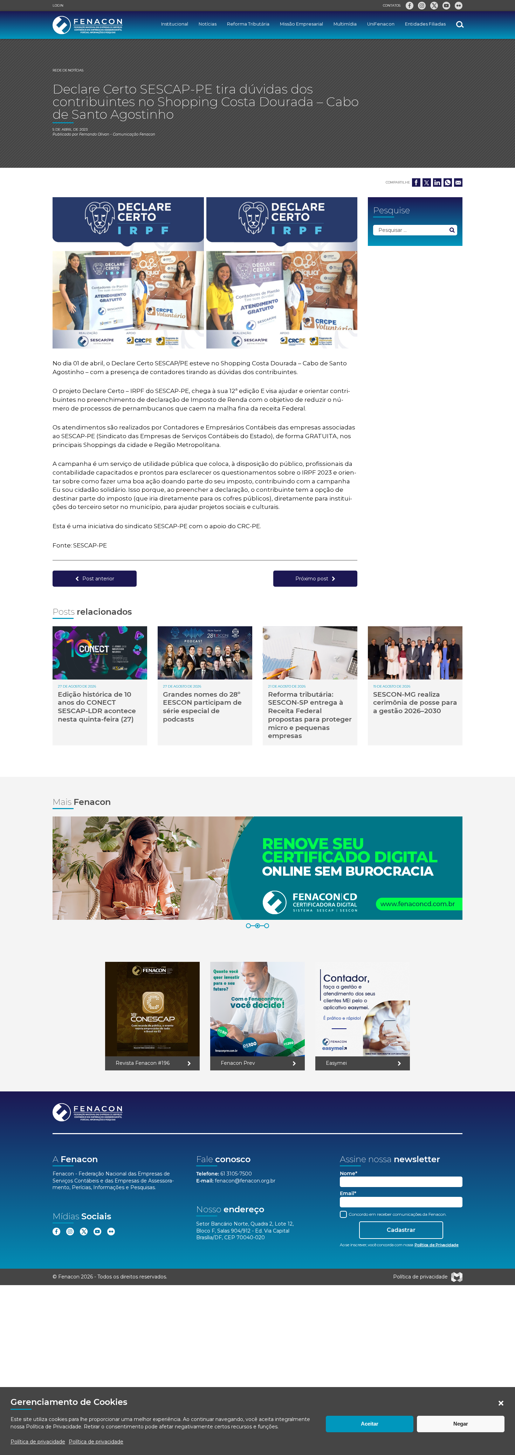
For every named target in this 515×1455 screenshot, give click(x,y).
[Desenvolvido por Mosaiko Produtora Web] (456, 1277)
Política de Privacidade (53, 1426)
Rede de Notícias (68, 70)
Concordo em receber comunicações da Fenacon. (397, 1214)
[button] (500, 1403)
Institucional (174, 24)
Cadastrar (401, 1230)
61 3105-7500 (236, 1174)
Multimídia (345, 24)
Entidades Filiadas (425, 24)
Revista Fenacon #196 (143, 1063)
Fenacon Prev (238, 1063)
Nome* (348, 1174)
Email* (348, 1194)
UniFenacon (380, 24)
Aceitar (369, 1424)
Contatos (391, 5)
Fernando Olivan (94, 134)
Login (58, 5)
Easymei (336, 1063)
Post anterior (98, 578)
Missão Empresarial (301, 24)
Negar (460, 1424)
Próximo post (311, 578)
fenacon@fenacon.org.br (245, 1181)
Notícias (208, 24)
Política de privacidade (38, 1442)
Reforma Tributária (248, 24)
